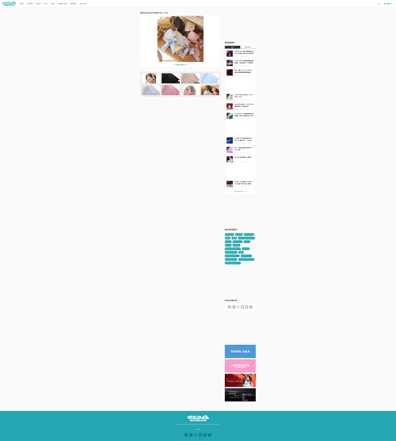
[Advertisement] (240, 24)
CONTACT (198, 429)
